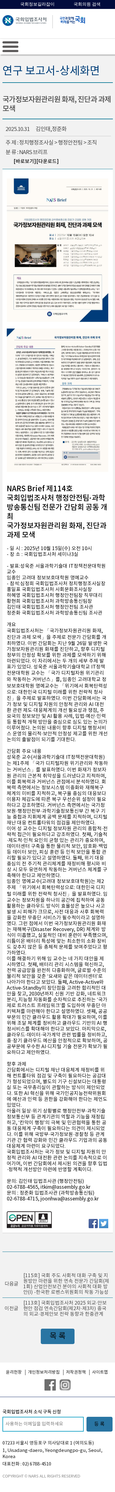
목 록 (58, 1336)
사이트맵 (100, 1372)
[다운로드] (47, 161)
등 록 (99, 1424)
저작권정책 (76, 1372)
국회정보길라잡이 (37, 4)
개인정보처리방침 (44, 1372)
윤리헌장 (14, 1372)
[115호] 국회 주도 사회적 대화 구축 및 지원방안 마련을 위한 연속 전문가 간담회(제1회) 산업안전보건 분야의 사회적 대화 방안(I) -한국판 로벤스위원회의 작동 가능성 (66, 1284)
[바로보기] (24, 161)
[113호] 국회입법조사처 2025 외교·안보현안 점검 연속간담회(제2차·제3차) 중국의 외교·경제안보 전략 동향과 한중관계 (65, 1308)
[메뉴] (10, 46)
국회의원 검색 (87, 4)
